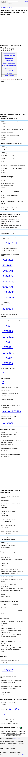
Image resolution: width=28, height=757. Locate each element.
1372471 (7, 336)
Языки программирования (9, 65)
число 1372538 (11, 411)
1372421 (7, 347)
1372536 (7, 422)
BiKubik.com (16, 738)
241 (16, 708)
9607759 (7, 286)
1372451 (7, 342)
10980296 (8, 292)
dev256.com (23, 754)
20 (10, 708)
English (26, 1)
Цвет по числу (9, 70)
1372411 (7, 358)
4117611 (7, 265)
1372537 (7, 242)
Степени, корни (9, 58)
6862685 (7, 276)
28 (3, 372)
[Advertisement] (14, 30)
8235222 (7, 281)
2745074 (7, 260)
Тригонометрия (9, 60)
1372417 (7, 352)
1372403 (7, 363)
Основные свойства (9, 55)
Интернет (9, 73)
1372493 (7, 331)
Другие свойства (9, 75)
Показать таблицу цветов (13, 735)
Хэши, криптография (9, 63)
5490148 (7, 270)
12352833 (8, 297)
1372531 (7, 326)
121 (4, 714)
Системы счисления (9, 53)
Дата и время (9, 68)
